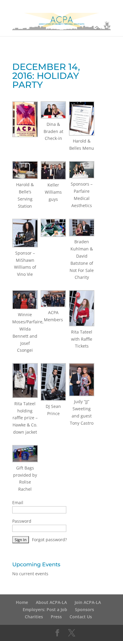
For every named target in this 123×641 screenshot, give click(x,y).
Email (17, 502)
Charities (34, 616)
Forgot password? (49, 539)
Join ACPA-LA (88, 602)
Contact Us (81, 616)
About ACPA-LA (51, 602)
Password (21, 521)
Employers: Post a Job (45, 609)
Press (56, 616)
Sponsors (84, 609)
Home (22, 602)
